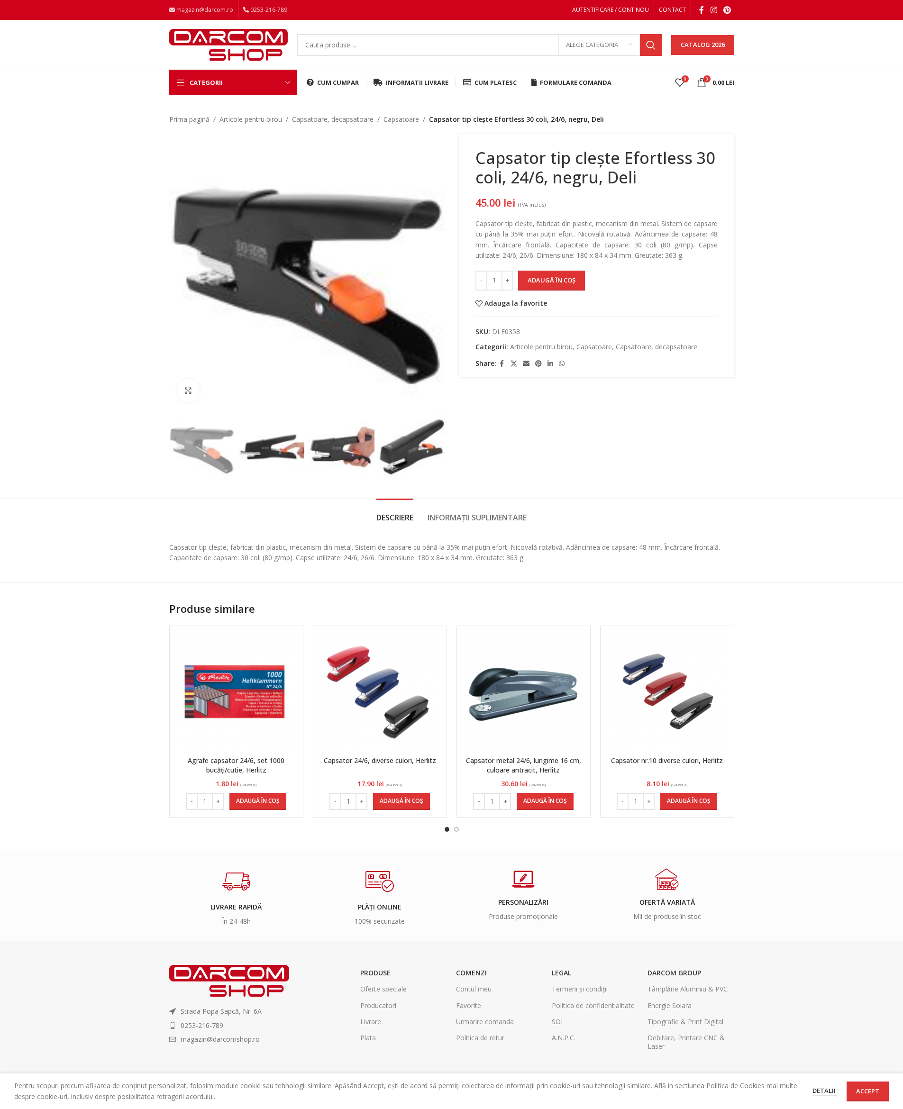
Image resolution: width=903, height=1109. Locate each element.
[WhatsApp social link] (561, 363)
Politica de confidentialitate (593, 1005)
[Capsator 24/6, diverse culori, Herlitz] (379, 692)
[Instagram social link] (713, 10)
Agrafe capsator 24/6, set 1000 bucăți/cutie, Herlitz (236, 765)
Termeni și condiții (580, 988)
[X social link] (514, 363)
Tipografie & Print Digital (685, 1021)
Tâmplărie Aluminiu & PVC (688, 988)
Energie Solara (670, 1005)
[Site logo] (228, 43)
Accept (867, 1091)
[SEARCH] (651, 45)
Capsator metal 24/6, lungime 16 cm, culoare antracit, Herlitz (523, 765)
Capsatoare (401, 119)
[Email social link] (526, 363)
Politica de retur (480, 1037)
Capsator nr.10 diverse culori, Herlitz (667, 760)
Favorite (468, 1005)
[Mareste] (188, 390)
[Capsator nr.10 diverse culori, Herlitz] (667, 692)
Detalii (824, 1090)
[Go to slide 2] (456, 829)
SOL (558, 1021)
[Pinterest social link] (727, 10)
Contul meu (474, 988)
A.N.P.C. (563, 1037)
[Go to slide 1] (447, 829)
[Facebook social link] (701, 10)
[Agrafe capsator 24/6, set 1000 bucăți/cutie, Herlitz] (236, 692)
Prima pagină (189, 119)
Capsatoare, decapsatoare (333, 119)
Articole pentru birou (250, 119)
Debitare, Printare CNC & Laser (686, 1042)
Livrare (370, 1021)
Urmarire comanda (485, 1021)
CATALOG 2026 (703, 44)
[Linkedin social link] (550, 363)
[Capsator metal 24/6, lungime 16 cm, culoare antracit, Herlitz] (523, 692)
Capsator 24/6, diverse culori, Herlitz (380, 760)
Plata (368, 1037)
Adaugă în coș (551, 280)
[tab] (394, 513)
